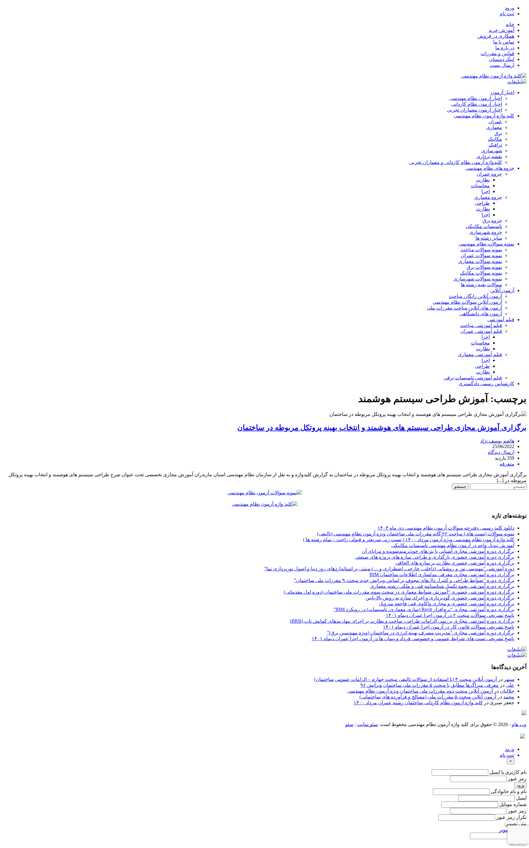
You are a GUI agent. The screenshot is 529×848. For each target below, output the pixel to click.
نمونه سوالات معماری (480, 261)
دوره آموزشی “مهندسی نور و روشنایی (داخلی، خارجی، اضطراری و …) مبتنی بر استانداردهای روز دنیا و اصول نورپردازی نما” (389, 568)
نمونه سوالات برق (484, 267)
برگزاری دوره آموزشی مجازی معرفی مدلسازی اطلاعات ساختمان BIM (442, 574)
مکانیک (495, 139)
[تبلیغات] (517, 81)
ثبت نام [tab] (507, 755)
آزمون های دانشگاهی (481, 313)
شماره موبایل (513, 804)
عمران (495, 121)
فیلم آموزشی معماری (480, 354)
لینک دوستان (501, 59)
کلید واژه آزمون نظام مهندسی (484, 115)
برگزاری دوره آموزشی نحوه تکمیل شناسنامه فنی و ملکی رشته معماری (442, 586)
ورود (509, 7)
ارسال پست (502, 65)
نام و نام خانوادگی (509, 791)
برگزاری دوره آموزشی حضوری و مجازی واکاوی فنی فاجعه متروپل (446, 603)
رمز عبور (517, 778)
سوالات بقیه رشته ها (481, 284)
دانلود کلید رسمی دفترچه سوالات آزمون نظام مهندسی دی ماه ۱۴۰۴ (445, 527)
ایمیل (521, 797)
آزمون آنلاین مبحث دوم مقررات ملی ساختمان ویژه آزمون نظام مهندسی (420, 691)
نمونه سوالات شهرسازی (477, 278)
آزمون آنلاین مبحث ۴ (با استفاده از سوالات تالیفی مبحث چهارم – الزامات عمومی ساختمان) (405, 679)
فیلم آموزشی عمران (481, 331)
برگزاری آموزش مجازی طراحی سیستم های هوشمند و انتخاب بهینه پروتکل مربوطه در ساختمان (382, 428)
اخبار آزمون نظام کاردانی (476, 104)
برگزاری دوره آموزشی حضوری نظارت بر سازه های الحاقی (454, 562)
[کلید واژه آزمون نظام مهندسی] (494, 75)
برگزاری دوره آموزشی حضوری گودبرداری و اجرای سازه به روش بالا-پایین (440, 597)
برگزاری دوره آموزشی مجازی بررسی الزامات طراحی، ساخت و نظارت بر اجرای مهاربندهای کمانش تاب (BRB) (402, 621)
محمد (508, 696)
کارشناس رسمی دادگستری (486, 383)
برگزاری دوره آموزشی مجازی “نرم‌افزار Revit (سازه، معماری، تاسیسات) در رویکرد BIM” (423, 609)
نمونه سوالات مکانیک (481, 273)
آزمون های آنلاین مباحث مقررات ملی (464, 307)
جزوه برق (492, 220)
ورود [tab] (509, 749)
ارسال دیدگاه (501, 452)
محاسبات (480, 185)
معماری (494, 127)
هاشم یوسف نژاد (497, 440)
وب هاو (519, 724)
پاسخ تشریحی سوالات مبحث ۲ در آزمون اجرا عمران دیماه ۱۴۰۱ (450, 615)
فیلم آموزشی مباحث (481, 325)
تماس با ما (503, 41)
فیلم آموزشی (500, 319)
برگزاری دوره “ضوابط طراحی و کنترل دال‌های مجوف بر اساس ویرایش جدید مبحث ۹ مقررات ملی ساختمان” (404, 580)
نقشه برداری (489, 156)
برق (498, 133)
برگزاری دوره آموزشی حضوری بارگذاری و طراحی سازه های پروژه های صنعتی (434, 557)
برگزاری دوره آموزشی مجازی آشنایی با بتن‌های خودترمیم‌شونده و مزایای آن (438, 551)
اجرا (486, 191)
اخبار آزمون (502, 92)
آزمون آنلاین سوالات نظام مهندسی (467, 302)
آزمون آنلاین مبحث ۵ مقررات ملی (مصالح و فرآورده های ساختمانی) (427, 696)
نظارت (483, 179)
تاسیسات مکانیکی (484, 226)
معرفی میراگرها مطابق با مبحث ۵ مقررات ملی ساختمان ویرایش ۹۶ (429, 685)
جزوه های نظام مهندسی (489, 168)
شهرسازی (491, 150)
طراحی (482, 203)
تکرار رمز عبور (511, 817)
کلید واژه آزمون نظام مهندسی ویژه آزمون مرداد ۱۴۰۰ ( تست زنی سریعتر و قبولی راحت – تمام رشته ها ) (408, 539)
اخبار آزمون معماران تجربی (474, 109)
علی (510, 685)
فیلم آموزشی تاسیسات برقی (473, 377)
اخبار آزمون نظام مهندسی (475, 98)
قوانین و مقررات (497, 53)
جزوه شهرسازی (485, 232)
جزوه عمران (489, 174)
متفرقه (507, 463)
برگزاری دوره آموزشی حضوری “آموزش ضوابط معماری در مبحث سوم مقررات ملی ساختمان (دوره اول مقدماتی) (399, 592)
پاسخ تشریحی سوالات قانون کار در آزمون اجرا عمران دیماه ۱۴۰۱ (448, 626)
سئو (349, 724)
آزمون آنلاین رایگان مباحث (475, 296)
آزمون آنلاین (502, 290)
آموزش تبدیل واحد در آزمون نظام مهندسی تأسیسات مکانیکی (452, 545)
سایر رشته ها (488, 238)
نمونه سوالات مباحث (481, 249)
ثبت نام (507, 13)
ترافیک (495, 144)
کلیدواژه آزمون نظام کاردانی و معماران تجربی (455, 162)
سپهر (509, 679)
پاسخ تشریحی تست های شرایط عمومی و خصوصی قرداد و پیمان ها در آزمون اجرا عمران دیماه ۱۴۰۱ (413, 638)
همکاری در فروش (496, 36)
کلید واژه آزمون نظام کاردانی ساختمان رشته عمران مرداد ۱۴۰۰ (418, 702)
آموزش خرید (501, 30)
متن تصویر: (515, 823)
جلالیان (507, 691)
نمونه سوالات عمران (481, 255)
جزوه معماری (488, 197)
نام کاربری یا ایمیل (508, 772)
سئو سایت (367, 724)
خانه (510, 24)
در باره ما (504, 47)
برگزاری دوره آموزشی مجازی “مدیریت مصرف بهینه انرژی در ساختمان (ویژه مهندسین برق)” (420, 632)
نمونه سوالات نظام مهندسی (486, 243)
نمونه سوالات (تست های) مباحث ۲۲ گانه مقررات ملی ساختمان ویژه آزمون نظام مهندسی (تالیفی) (415, 533)
